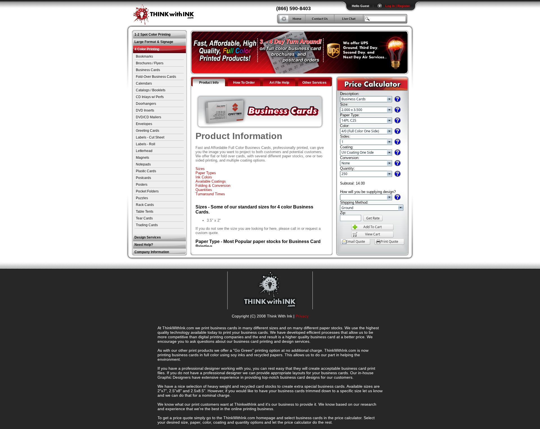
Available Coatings (210, 181)
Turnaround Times (210, 194)
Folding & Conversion (212, 185)
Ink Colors (203, 177)
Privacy (302, 316)
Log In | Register (397, 6)
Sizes (200, 169)
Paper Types (205, 173)
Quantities (203, 190)
